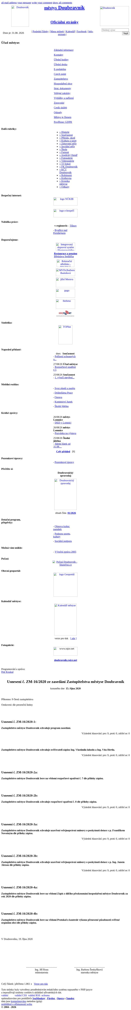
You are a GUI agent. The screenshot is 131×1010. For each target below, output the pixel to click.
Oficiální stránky (64, 22)
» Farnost (64, 152)
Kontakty (58, 54)
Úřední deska (60, 64)
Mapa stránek (57, 31)
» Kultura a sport (67, 140)
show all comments (62, 2)
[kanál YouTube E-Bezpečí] (65, 216)
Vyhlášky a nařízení (64, 98)
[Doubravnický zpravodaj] (65, 509)
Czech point (60, 74)
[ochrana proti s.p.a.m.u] (48, 995)
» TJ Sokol (64, 163)
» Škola (63, 149)
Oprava (58, 397)
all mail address (9, 2)
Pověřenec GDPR (63, 122)
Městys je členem (62, 117)
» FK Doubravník (68, 166)
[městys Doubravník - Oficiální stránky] (20, 25)
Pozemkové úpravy (64, 462)
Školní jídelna (62, 406)
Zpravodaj (59, 102)
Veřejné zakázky (62, 93)
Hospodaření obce (63, 83)
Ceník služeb (60, 107)
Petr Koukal (7, 672)
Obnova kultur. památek (61, 528)
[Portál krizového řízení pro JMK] (65, 316)
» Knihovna (65, 178)
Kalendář (70, 31)
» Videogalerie (66, 161)
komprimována (18, 1001)
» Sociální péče (67, 146)
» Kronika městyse (64, 182)
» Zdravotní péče (68, 143)
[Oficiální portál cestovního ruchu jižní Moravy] (65, 286)
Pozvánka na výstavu (65, 433)
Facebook (82, 31)
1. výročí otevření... (64, 377)
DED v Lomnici (63, 422)
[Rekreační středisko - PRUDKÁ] (65, 266)
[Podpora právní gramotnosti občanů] (65, 296)
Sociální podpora (63, 541)
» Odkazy (64, 186)
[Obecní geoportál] (65, 595)
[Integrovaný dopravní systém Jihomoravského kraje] (65, 249)
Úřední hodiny (61, 59)
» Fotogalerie (66, 158)
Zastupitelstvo (61, 78)
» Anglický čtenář (68, 155)
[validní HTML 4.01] (7, 995)
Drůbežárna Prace (64, 392)
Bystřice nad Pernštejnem (60, 231)
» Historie (64, 132)
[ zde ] (73, 638)
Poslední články (41, 31)
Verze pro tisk (41, 983)
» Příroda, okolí (67, 137)
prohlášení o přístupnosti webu (16, 1004)
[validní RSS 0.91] (34, 995)
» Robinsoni (65, 175)
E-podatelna (60, 69)
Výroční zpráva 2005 (65, 551)
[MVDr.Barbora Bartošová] (65, 275)
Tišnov (73, 225)
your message (24, 2)
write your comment (42, 2)
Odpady (58, 112)
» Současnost (66, 135)
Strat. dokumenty (62, 88)
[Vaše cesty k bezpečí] (65, 308)
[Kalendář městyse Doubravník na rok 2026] (65, 634)
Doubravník (64, 7)
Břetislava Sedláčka (65, 255)
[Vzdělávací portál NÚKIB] (65, 204)
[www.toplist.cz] (65, 343)
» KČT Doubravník (65, 171)
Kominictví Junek (64, 401)
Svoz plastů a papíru (65, 388)
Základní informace (63, 50)
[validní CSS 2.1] (21, 995)
